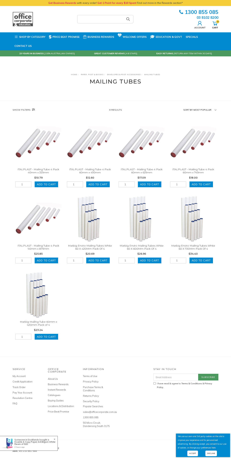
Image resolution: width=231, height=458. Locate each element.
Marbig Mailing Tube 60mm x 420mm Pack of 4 (38, 323)
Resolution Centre (22, 398)
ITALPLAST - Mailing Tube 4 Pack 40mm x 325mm (38, 171)
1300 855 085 (201, 12)
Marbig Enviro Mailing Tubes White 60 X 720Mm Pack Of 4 (193, 247)
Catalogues (54, 395)
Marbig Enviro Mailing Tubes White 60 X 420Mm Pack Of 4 (90, 247)
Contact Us (23, 46)
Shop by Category (32, 36)
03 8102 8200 (207, 17)
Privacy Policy (91, 381)
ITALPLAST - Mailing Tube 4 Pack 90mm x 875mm (38, 247)
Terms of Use (90, 376)
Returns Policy (91, 395)
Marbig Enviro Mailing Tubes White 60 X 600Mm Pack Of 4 (142, 247)
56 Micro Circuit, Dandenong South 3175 (96, 424)
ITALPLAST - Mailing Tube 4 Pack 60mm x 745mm (193, 171)
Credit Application (22, 381)
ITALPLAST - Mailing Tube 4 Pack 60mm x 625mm (141, 171)
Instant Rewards (57, 389)
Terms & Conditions (191, 383)
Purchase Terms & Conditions (93, 389)
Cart (215, 24)
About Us (53, 378)
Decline (211, 453)
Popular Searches (93, 406)
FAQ (15, 403)
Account (200, 27)
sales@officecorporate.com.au (96, 411)
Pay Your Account (22, 392)
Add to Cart (46, 184)
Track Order (19, 387)
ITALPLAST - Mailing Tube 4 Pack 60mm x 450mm (90, 171)
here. (214, 447)
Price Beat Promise (66, 36)
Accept (192, 453)
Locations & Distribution (61, 406)
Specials (192, 36)
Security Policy (91, 401)
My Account (19, 376)
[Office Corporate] (23, 19)
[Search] (128, 19)
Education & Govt (169, 36)
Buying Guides (56, 400)
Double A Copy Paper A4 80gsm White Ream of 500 (34, 442)
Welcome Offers (135, 36)
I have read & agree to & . (184, 385)
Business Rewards (101, 36)
